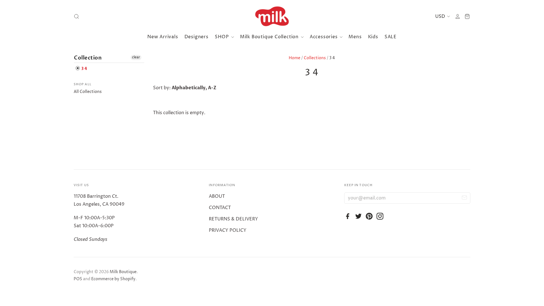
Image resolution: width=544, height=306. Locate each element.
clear (136, 57)
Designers (196, 37)
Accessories (324, 37)
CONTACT (220, 208)
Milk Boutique (123, 272)
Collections (315, 58)
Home (294, 58)
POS (78, 279)
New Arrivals (162, 37)
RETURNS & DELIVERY (233, 219)
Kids (373, 37)
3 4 (83, 68)
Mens (355, 37)
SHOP (222, 37)
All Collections (88, 91)
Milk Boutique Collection (270, 37)
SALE (390, 37)
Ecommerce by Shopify (113, 279)
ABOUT (217, 196)
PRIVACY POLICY (227, 230)
